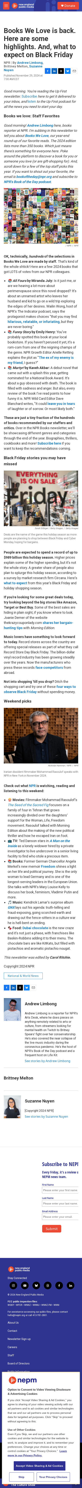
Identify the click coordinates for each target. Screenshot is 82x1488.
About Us (13, 1322)
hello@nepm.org (16, 1315)
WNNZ (27, 1305)
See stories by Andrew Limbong (47, 1061)
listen (31, 101)
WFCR (19, 1305)
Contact (12, 1331)
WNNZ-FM (46, 1305)
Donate (69, 5)
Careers (12, 1347)
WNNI (56, 1305)
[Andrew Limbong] (12, 1009)
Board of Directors (19, 1363)
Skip (21, 1477)
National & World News (23, 975)
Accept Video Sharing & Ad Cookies (39, 1465)
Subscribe (29, 96)
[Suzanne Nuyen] (12, 1106)
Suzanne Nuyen (39, 1101)
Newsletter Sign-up (19, 1339)
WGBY (11, 1305)
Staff (11, 1355)
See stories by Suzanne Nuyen (46, 1116)
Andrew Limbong (30, 63)
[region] (41, 1428)
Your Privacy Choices (53, 1477)
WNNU (36, 1305)
